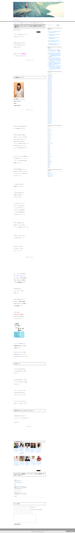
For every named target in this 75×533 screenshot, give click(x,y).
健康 (49, 146)
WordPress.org (51, 176)
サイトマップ (60, 0)
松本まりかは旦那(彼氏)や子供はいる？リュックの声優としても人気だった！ (55, 41)
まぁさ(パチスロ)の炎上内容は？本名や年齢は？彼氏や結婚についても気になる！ (33, 450)
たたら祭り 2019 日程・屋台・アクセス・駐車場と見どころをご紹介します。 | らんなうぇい (55, 60)
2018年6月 (50, 80)
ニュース (50, 140)
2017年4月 (50, 97)
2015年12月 (50, 111)
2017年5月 (50, 96)
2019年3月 (50, 74)
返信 (16, 496)
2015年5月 (50, 119)
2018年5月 (50, 81)
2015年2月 (50, 123)
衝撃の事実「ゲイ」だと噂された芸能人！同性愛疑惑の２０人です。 (55, 63)
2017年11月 (50, 89)
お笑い (50, 135)
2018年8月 (50, 78)
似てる (50, 144)
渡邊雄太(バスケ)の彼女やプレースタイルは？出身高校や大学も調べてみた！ (54, 44)
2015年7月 (50, 117)
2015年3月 (50, 122)
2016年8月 (50, 106)
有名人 (20, 29)
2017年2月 (50, 100)
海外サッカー (50, 156)
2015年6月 (50, 118)
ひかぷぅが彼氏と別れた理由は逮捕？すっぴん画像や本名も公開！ (16, 450)
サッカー (50, 138)
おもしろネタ (50, 134)
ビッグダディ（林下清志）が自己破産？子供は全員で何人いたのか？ (38, 463)
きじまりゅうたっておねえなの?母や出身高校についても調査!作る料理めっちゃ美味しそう (16, 464)
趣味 (49, 165)
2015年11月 (50, 112)
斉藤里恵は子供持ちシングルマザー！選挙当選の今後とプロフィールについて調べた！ (38, 450)
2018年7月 (50, 79)
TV (49, 128)
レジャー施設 (50, 143)
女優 (49, 149)
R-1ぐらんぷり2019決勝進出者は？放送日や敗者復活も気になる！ (54, 32)
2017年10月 (50, 90)
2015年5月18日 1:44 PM (18, 482)
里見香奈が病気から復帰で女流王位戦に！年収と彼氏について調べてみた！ (27, 450)
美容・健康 (50, 161)
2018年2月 (50, 85)
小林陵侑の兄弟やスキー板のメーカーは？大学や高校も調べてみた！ (54, 38)
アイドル (50, 129)
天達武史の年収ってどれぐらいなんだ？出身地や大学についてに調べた (33, 463)
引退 (49, 150)
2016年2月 (50, 108)
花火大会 (50, 162)
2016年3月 (50, 107)
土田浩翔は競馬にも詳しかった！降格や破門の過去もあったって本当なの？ (21, 463)
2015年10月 (50, 113)
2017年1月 (50, 101)
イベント (50, 133)
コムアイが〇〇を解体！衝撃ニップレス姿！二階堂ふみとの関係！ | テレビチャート (55, 68)
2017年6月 (50, 95)
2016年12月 (50, 102)
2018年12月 (50, 75)
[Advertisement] (29, 67)
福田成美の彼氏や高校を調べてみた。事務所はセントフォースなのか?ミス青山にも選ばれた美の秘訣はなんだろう (21, 451)
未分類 (50, 154)
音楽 (49, 167)
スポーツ (50, 139)
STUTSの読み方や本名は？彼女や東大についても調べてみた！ (55, 35)
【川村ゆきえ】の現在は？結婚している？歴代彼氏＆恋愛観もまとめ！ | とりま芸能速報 (55, 56)
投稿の (50, 173)
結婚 (49, 160)
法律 (49, 155)
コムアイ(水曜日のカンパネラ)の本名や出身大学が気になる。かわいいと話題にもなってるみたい (55, 67)
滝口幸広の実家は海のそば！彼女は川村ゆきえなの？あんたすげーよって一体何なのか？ (54, 54)
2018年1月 (50, 86)
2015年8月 (50, 116)
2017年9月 (50, 91)
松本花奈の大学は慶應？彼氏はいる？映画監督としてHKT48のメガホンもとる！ (27, 463)
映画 (49, 151)
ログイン (50, 172)
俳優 (49, 145)
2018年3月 (50, 84)
